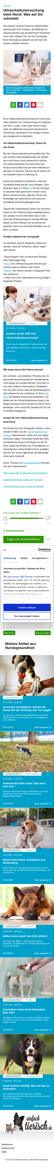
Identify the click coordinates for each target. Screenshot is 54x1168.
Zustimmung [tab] (9, 558)
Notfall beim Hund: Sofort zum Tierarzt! (23, 479)
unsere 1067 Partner (22, 576)
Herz (7, 263)
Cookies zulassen (27, 607)
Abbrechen (9, 633)
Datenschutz (7, 1148)
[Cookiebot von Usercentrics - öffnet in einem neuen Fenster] (38, 550)
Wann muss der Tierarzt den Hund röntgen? (25, 473)
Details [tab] (24, 558)
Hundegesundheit (32, 463)
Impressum (7, 1144)
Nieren (8, 270)
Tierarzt (7, 6)
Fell (31, 188)
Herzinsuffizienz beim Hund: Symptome (23, 486)
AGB (3, 1152)
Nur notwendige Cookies (27, 616)
